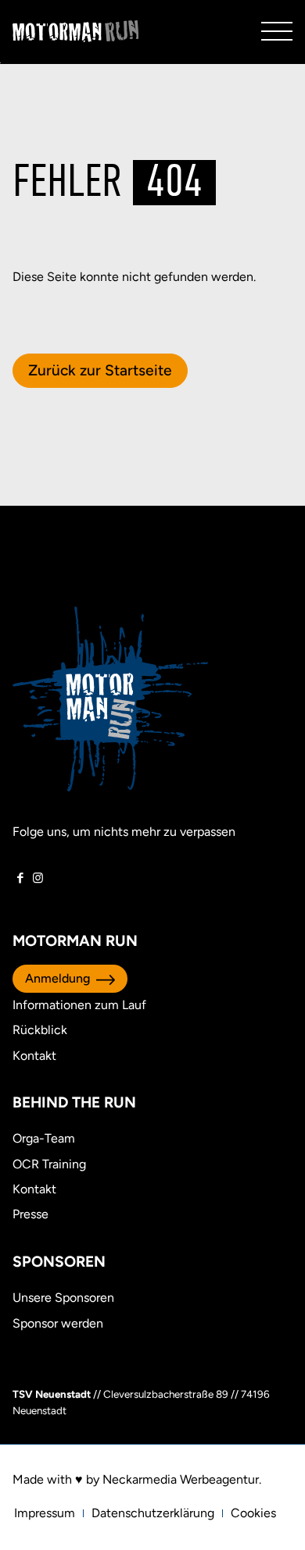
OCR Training (49, 1164)
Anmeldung (57, 978)
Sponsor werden (58, 1323)
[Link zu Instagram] (38, 878)
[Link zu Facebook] (20, 878)
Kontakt (34, 1055)
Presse (30, 1214)
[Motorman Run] (76, 31)
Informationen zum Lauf (79, 1004)
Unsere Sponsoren (63, 1297)
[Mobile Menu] (276, 31)
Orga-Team (44, 1138)
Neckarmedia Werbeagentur (180, 1479)
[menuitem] (44, 1513)
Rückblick (40, 1029)
